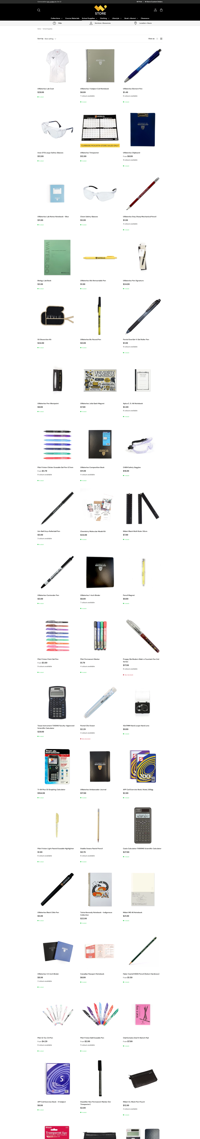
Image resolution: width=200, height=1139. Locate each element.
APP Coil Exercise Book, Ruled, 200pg (138, 789)
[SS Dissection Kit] (57, 316)
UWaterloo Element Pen (132, 89)
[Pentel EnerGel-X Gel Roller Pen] (142, 316)
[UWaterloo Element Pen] (142, 66)
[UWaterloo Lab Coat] (57, 66)
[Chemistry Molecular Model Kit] (100, 508)
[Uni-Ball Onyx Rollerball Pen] (57, 508)
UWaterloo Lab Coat (46, 89)
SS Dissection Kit (44, 339)
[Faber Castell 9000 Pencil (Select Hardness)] (142, 951)
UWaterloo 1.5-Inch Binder (48, 974)
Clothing (103, 18)
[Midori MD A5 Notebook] (142, 889)
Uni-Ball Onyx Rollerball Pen (49, 531)
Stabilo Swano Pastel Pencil (91, 848)
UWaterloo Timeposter (89, 153)
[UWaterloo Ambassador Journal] (100, 766)
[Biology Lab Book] (57, 257)
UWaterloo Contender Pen (48, 595)
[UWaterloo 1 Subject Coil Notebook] (100, 66)
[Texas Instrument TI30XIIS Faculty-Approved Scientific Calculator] (57, 702)
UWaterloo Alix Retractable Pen (93, 281)
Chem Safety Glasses (89, 217)
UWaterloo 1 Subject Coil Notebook (94, 89)
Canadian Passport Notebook (92, 974)
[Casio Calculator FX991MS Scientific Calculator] (142, 825)
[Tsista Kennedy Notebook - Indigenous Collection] (100, 889)
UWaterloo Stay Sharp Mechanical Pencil (139, 217)
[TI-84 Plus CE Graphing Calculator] (57, 766)
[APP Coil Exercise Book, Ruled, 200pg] (142, 766)
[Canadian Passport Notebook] (100, 951)
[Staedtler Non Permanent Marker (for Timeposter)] (100, 1079)
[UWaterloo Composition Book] (100, 444)
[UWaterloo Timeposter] (100, 129)
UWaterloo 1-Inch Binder (90, 595)
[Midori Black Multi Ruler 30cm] (142, 508)
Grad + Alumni (130, 18)
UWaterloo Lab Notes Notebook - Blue (53, 217)
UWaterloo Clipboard (131, 153)
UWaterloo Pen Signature (133, 281)
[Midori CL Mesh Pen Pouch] (142, 1079)
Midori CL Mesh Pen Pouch (134, 1102)
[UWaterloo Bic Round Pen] (100, 316)
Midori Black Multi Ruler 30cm (135, 531)
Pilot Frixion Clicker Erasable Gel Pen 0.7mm (55, 467)
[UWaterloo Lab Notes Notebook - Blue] (57, 193)
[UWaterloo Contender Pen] (57, 572)
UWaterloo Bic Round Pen (90, 339)
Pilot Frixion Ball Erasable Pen (92, 1038)
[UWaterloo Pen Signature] (142, 257)
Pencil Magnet (129, 595)
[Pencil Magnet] (142, 572)
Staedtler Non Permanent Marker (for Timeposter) (95, 1103)
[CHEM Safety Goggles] (142, 444)
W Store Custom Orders (153, 2)
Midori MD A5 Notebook (132, 912)
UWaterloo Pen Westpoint (48, 403)
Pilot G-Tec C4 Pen (45, 1038)
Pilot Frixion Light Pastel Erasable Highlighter (56, 848)
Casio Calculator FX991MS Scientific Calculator (142, 848)
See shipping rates (65, 2)
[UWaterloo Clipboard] (142, 129)
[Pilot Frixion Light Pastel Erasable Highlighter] (57, 825)
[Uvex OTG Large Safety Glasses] (57, 129)
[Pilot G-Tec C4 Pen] (57, 1015)
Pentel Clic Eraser (87, 726)
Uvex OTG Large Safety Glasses (50, 153)
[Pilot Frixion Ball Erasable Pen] (100, 1015)
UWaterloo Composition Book (92, 467)
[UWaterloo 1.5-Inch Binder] (57, 951)
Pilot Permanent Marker (90, 659)
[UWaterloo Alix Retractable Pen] (100, 257)
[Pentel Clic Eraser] (100, 702)
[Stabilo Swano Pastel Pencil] (100, 825)
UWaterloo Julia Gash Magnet (92, 403)
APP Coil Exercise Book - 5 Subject (52, 1102)
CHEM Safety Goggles (132, 467)
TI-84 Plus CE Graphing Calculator (51, 789)
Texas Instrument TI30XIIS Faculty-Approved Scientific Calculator (56, 727)
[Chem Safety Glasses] (100, 193)
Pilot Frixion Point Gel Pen (48, 659)
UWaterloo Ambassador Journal (93, 789)
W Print (139, 2)
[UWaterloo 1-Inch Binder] (100, 572)
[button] (161, 10)
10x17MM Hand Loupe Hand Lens (136, 726)
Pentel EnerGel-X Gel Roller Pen (136, 339)
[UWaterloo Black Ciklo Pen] (57, 889)
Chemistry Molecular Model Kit (93, 531)
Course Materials (72, 18)
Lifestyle (115, 18)
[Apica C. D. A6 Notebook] (142, 380)
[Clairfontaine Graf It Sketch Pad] (142, 1015)
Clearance (145, 18)
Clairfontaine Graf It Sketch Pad (136, 1038)
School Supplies (88, 18)
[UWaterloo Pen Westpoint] (57, 380)
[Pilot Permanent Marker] (100, 636)
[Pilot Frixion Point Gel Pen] (57, 636)
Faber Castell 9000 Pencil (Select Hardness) (141, 974)
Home (39, 28)
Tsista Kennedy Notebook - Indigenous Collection (96, 913)
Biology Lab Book (44, 281)
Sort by (40, 39)
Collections (55, 18)
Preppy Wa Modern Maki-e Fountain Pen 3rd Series (141, 660)
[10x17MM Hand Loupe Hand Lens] (142, 702)
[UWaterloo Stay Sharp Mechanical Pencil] (142, 193)
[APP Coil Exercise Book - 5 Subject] (57, 1079)
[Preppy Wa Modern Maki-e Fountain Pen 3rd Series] (142, 636)
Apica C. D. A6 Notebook (133, 403)
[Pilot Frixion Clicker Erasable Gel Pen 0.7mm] (57, 444)
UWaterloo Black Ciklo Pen (48, 912)
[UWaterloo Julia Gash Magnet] (100, 380)
